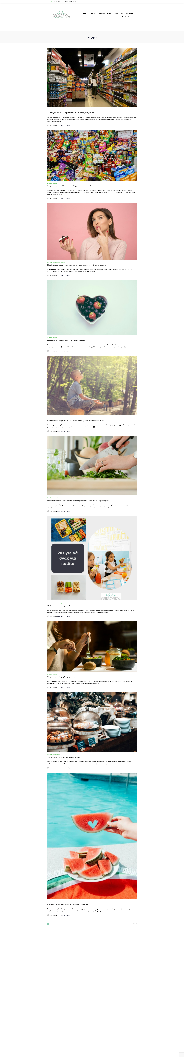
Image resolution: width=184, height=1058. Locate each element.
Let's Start (101, 13)
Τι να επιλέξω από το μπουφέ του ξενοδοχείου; (63, 757)
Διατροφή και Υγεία (52, 110)
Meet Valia (93, 13)
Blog (122, 13)
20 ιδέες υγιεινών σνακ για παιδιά (59, 606)
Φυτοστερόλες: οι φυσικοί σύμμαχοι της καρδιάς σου (66, 340)
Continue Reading (65, 125)
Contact (116, 13)
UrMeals (85, 13)
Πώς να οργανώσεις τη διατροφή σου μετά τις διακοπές (67, 677)
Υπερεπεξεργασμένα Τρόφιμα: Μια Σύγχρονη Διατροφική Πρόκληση (72, 186)
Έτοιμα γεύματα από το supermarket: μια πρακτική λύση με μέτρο (71, 113)
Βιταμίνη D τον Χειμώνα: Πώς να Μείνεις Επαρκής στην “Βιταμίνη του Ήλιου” (76, 420)
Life (48, 262)
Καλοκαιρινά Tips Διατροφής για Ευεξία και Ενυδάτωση (67, 904)
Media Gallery (129, 13)
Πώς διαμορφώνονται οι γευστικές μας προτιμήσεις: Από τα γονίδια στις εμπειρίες (76, 265)
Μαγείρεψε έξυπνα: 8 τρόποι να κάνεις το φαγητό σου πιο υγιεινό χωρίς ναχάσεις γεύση (78, 500)
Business (109, 13)
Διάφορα (63, 262)
